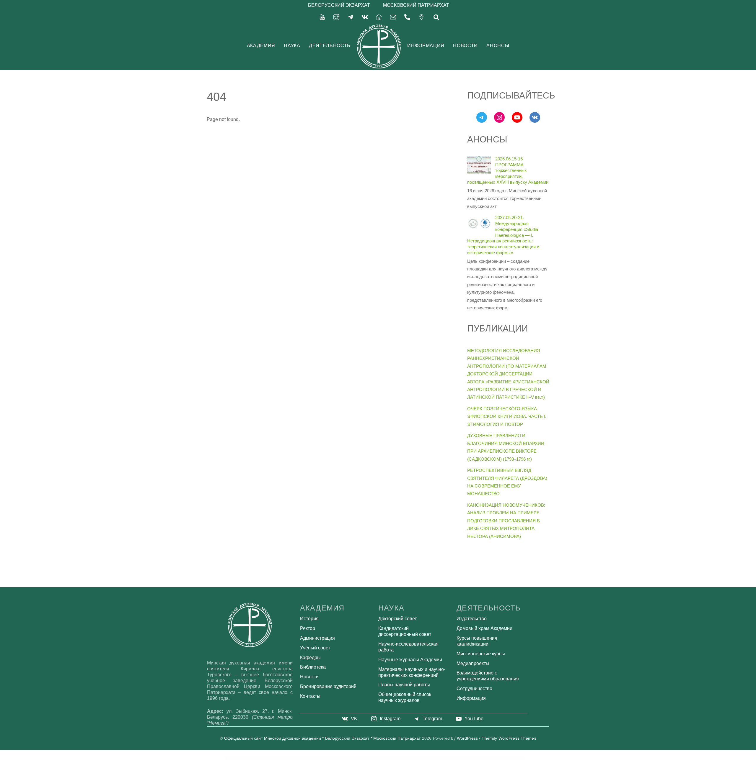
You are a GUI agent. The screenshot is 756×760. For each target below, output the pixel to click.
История (309, 618)
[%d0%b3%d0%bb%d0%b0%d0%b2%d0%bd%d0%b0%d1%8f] (379, 16)
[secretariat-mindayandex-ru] (393, 16)
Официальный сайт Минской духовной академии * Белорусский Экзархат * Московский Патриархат (322, 738)
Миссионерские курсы (481, 653)
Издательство (472, 618)
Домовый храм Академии (484, 628)
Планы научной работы (404, 684)
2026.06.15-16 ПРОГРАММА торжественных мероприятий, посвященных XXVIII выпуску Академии (507, 170)
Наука (292, 45)
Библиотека (313, 666)
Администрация (317, 638)
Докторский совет (397, 618)
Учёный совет (315, 647)
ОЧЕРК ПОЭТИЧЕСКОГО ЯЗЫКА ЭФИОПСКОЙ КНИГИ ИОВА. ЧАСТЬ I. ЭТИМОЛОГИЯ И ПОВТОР (506, 416)
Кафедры (310, 657)
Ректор (307, 628)
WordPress (467, 738)
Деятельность (330, 45)
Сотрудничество (474, 688)
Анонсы (497, 45)
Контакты (310, 696)
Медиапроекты (473, 663)
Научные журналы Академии (410, 659)
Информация (425, 45)
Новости (465, 45)
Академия (261, 45)
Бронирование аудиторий (328, 686)
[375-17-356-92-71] (407, 16)
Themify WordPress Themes (509, 738)
